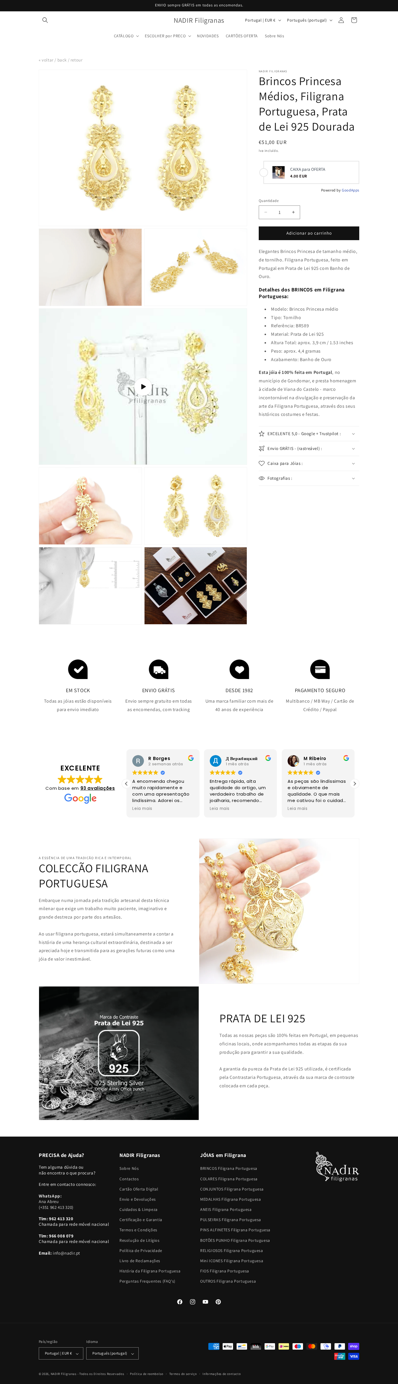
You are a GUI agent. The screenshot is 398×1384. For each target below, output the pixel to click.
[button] (45, 20)
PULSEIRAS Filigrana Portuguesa (230, 1220)
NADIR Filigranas (64, 1374)
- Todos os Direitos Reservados (101, 1374)
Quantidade (269, 200)
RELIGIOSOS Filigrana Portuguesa (231, 1250)
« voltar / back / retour (60, 60)
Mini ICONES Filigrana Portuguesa (231, 1261)
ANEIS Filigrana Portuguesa (226, 1209)
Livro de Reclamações (139, 1261)
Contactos (129, 1178)
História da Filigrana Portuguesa (149, 1271)
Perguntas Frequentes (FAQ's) (147, 1281)
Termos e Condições (138, 1230)
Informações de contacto (221, 1374)
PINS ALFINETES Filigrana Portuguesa (235, 1230)
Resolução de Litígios (139, 1240)
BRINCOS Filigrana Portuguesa (228, 1168)
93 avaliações (97, 788)
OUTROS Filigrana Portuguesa (228, 1281)
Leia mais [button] (142, 808)
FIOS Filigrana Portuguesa (224, 1271)
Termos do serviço (183, 1374)
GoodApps (350, 190)
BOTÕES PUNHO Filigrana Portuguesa (235, 1240)
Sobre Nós (129, 1168)
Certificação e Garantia (140, 1220)
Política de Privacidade (140, 1250)
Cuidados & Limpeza (138, 1209)
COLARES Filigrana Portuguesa (229, 1178)
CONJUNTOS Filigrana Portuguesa (232, 1189)
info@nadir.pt (66, 1253)
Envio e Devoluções (137, 1199)
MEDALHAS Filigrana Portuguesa (230, 1199)
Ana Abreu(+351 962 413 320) (56, 1201)
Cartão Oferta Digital (139, 1189)
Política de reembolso (146, 1374)
